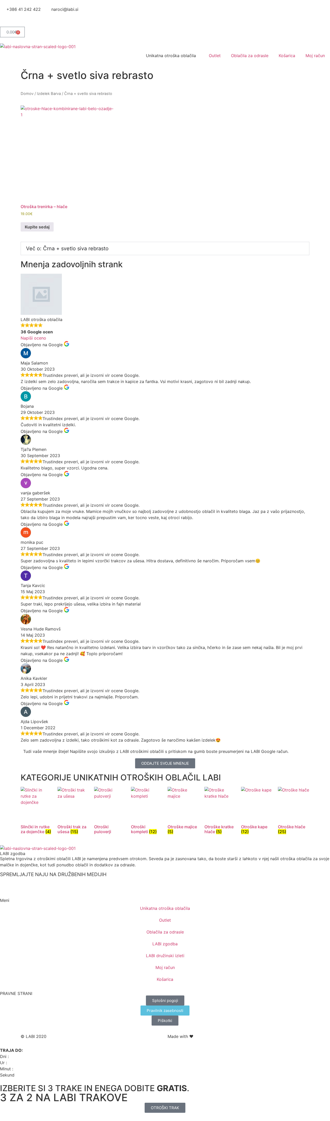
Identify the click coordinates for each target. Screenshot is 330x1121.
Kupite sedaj (37, 226)
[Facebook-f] (6, 18)
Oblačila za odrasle (249, 55)
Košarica (287, 55)
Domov (27, 93)
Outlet (215, 55)
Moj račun (315, 55)
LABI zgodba (12, 853)
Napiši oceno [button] (33, 338)
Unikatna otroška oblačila (165, 908)
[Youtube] (34, 18)
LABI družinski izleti (165, 955)
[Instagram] (20, 18)
